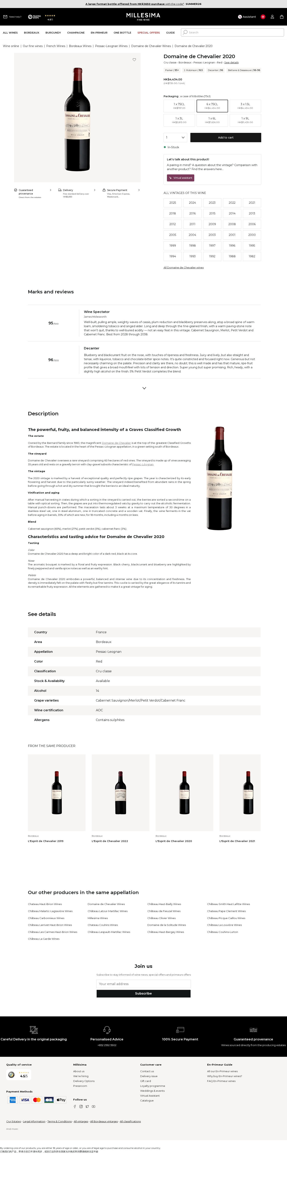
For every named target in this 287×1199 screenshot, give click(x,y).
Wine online (11, 46)
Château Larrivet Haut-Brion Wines (50, 924)
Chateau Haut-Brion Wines (45, 904)
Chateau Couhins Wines (103, 924)
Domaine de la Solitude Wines (166, 924)
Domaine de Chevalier (116, 442)
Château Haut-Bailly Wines (164, 904)
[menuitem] (10, 32)
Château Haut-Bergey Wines (165, 931)
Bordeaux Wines (80, 46)
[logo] (144, 17)
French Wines (55, 46)
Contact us (147, 1071)
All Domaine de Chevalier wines (184, 267)
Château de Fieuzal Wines (163, 911)
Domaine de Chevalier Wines (151, 46)
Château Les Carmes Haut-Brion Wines (52, 931)
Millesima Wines (98, 918)
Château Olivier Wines (161, 918)
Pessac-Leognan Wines (111, 46)
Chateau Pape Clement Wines (226, 911)
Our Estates (13, 1121)
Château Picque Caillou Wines (226, 918)
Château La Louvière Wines (224, 924)
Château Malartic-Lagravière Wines (50, 911)
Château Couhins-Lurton (222, 931)
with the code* (135, 3)
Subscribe (143, 993)
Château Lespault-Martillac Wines (109, 931)
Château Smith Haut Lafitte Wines (228, 904)
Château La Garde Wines (43, 938)
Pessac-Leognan (204, 62)
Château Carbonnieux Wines (46, 918)
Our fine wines (33, 46)
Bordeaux (185, 62)
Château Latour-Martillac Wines (107, 911)
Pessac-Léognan (142, 464)
